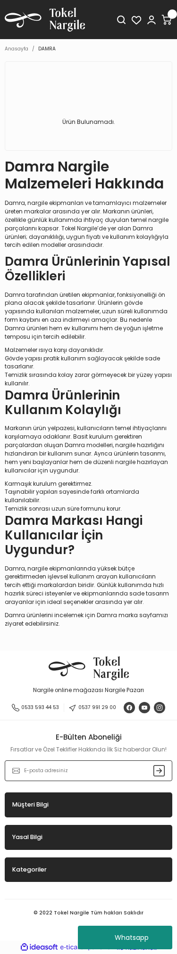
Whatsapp (132, 937)
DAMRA (47, 48)
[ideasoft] (39, 947)
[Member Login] (151, 19)
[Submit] (159, 770)
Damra (107, 615)
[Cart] (166, 19)
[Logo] (45, 20)
